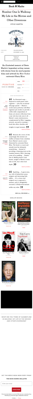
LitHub (14, 398)
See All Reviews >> (22, 193)
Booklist (5, 179)
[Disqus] (16, 345)
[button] (16, 299)
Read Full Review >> (26, 129)
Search (18, 1)
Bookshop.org (7, 395)
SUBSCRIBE (16, 389)
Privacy (19, 398)
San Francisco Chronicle (5, 109)
